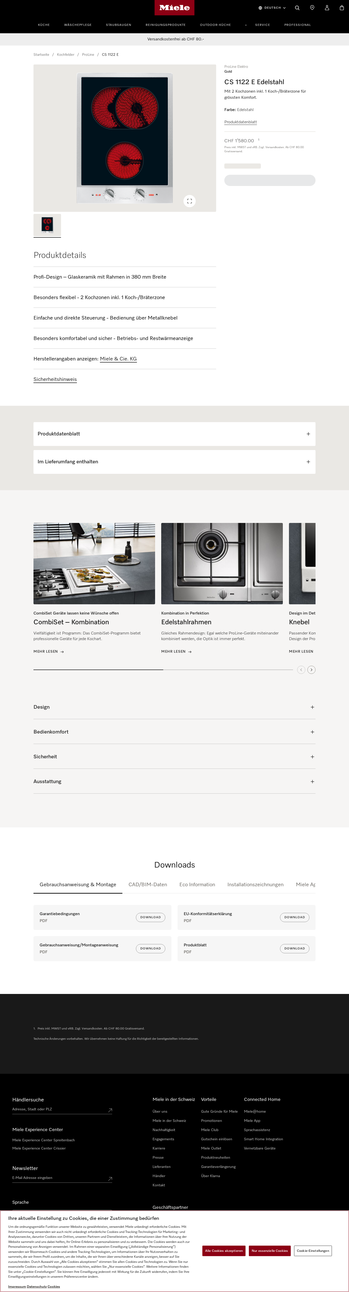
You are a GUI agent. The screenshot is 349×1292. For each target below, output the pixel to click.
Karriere (159, 1148)
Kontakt (159, 1185)
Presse (158, 1157)
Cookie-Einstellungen (313, 1250)
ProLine (88, 55)
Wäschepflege (78, 25)
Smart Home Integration (263, 1139)
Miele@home (255, 1111)
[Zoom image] (189, 201)
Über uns (160, 1111)
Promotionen (211, 1121)
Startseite (41, 55)
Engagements (163, 1139)
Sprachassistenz (257, 1130)
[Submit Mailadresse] (110, 1179)
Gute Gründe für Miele (219, 1111)
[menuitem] (46, 24)
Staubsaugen (118, 25)
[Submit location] (110, 1110)
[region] (124, 138)
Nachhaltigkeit (164, 1130)
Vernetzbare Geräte (260, 1148)
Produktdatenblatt (240, 122)
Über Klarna (210, 1176)
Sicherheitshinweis (55, 379)
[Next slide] (311, 670)
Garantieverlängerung (218, 1167)
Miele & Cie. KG (118, 359)
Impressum (17, 1286)
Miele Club (209, 1130)
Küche (44, 25)
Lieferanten (162, 1167)
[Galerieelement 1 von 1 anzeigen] (47, 226)
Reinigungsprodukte (166, 25)
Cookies (54, 1286)
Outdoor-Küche (215, 25)
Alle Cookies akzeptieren (224, 1250)
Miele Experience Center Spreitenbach (43, 1140)
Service (262, 25)
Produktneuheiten (215, 1157)
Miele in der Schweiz (169, 1121)
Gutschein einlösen (216, 1139)
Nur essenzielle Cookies (270, 1250)
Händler (159, 1176)
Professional (297, 25)
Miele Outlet (211, 1148)
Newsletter (25, 1168)
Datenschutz (37, 1286)
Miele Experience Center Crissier (39, 1148)
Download (150, 917)
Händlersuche (28, 1099)
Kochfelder (65, 55)
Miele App (308, 884)
